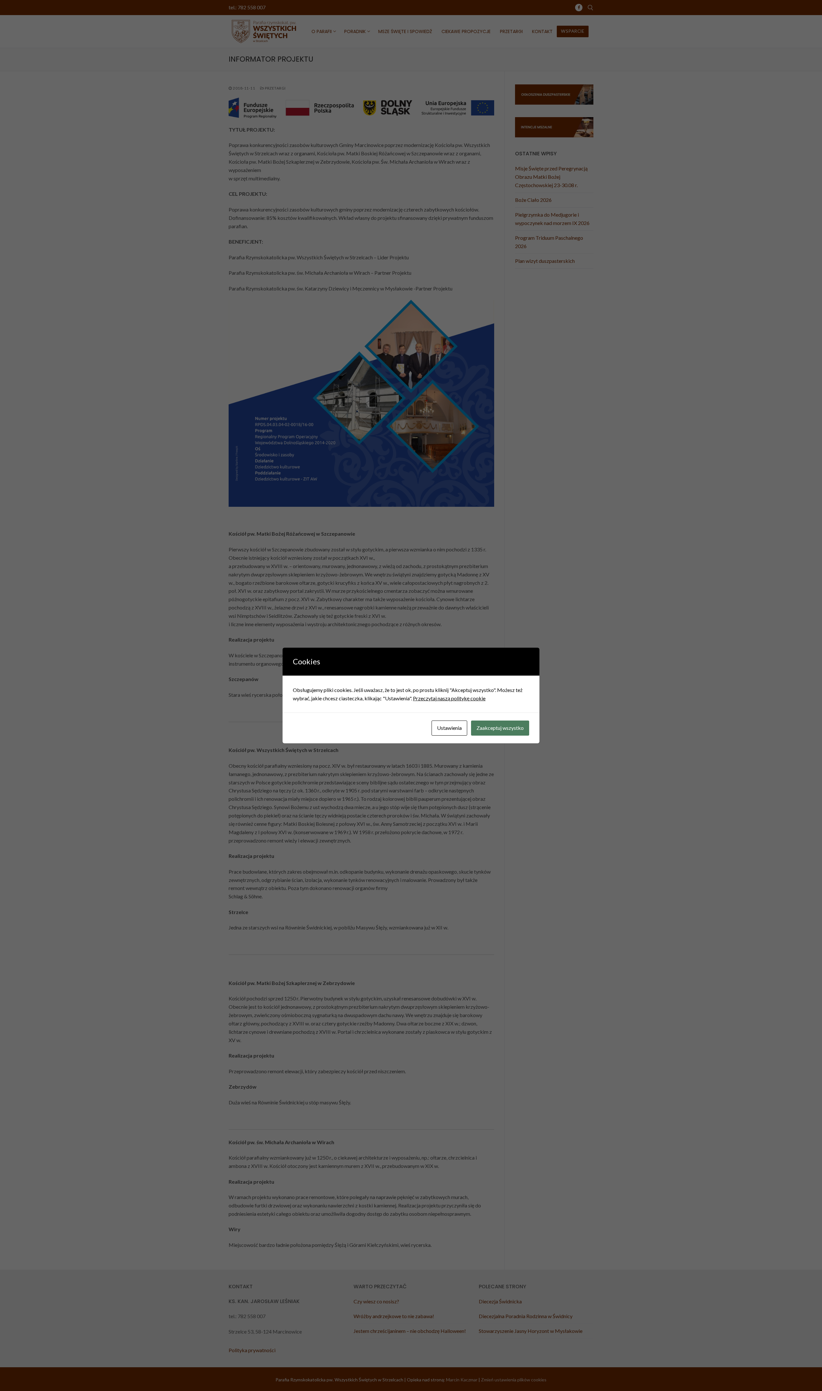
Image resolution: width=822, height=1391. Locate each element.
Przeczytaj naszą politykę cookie (449, 698)
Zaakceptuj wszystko (500, 728)
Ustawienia (449, 728)
